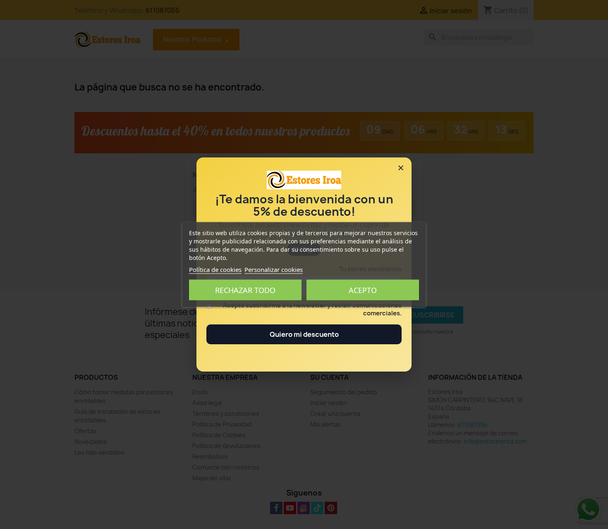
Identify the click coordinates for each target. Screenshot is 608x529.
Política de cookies (215, 269)
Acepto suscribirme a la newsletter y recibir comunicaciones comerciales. (312, 309)
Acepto (363, 290)
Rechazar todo (245, 290)
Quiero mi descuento (304, 334)
